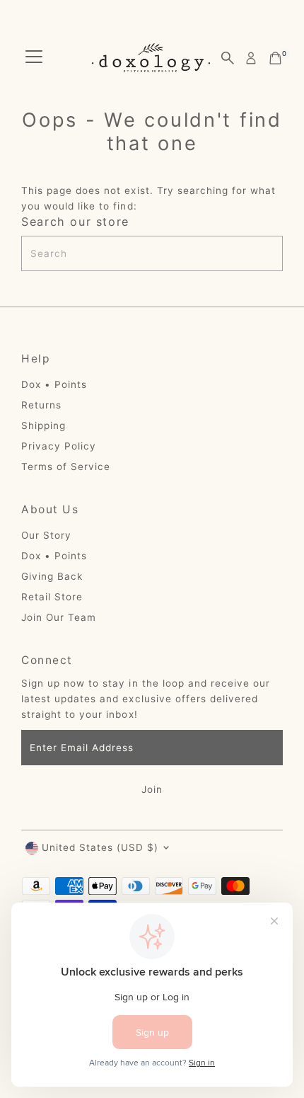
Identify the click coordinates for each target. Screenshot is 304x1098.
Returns (41, 405)
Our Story (46, 535)
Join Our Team (58, 617)
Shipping (43, 425)
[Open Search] (227, 58)
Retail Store (52, 596)
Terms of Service (65, 466)
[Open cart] (275, 58)
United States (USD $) (100, 847)
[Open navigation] (34, 58)
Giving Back (52, 576)
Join (152, 789)
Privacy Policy (58, 446)
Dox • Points (54, 384)
